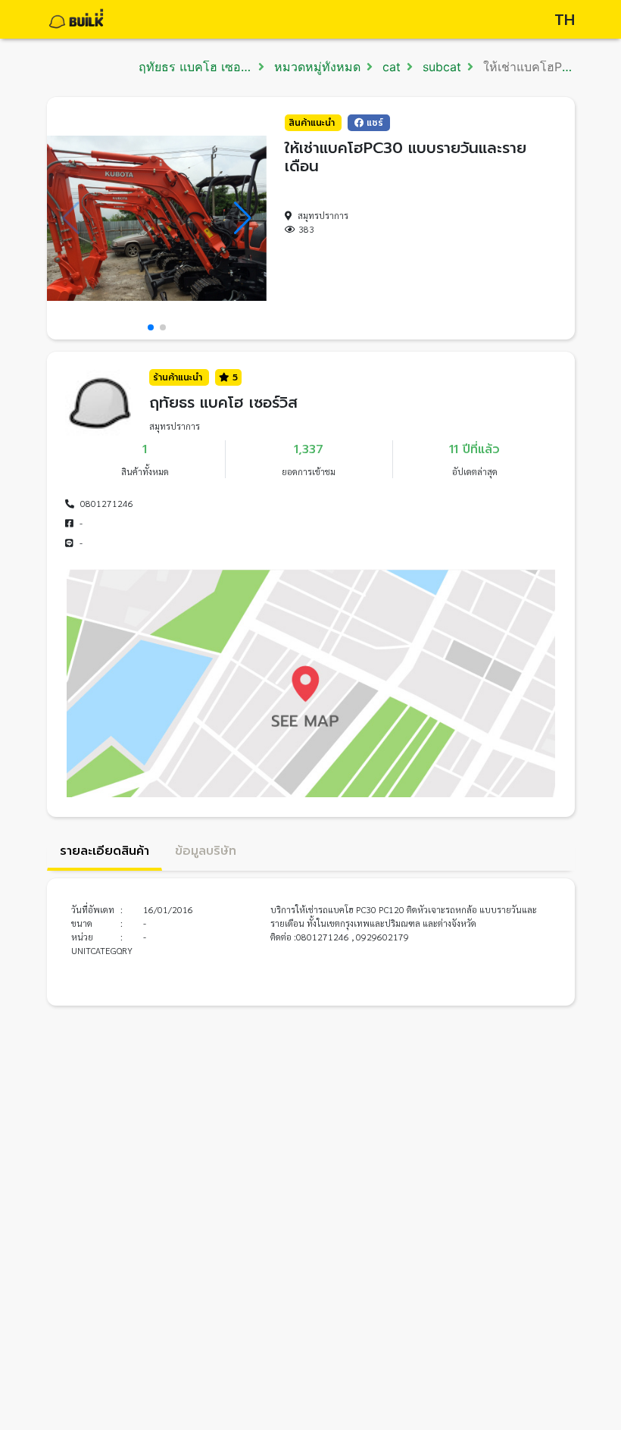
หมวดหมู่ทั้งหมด (315, 66)
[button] (151, 327)
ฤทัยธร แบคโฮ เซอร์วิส (200, 66)
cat (390, 66)
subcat (440, 66)
